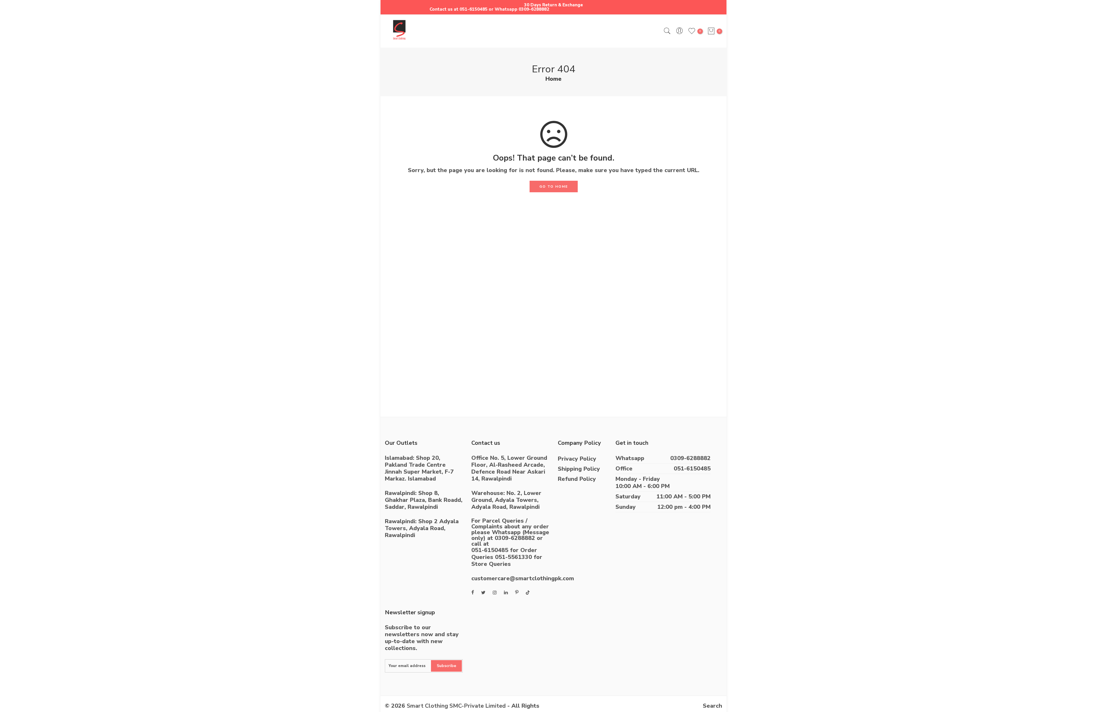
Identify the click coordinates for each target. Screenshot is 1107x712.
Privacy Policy (577, 459)
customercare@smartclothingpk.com (522, 578)
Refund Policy (577, 479)
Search (712, 706)
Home (553, 79)
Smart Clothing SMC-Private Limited (456, 706)
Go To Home (553, 186)
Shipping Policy (579, 469)
